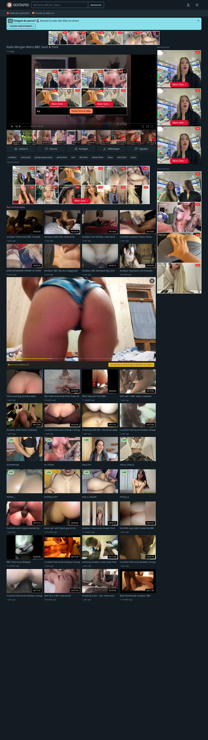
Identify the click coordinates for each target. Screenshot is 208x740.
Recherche (96, 5)
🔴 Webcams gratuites (18, 13)
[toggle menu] (181, 5)
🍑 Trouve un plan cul (43, 13)
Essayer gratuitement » (22, 26)
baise (110, 157)
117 (10, 51)
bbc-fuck (84, 157)
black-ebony (97, 157)
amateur (12, 157)
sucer (133, 157)
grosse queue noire (43, 157)
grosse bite (62, 157)
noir (73, 157)
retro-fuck (121, 157)
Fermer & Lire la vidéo (81, 111)
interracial (25, 157)
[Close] (198, 20)
